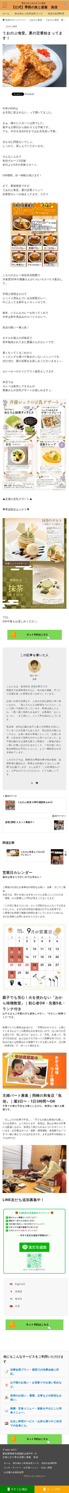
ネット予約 (53, 1489)
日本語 (18, 1291)
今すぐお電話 (18, 1489)
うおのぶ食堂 (11, 26)
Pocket (29, 94)
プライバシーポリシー (34, 1476)
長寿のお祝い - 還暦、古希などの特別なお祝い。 (33, 1397)
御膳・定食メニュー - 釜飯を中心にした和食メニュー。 (33, 1410)
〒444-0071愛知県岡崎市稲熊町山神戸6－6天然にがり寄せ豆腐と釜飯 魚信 (20, 1453)
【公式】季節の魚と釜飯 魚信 (35, 7)
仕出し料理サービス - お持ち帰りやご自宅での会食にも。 (33, 1423)
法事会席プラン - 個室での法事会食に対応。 (32, 1371)
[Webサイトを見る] (32, 783)
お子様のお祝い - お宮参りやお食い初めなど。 (33, 1384)
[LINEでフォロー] (37, 783)
